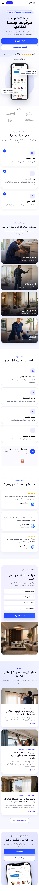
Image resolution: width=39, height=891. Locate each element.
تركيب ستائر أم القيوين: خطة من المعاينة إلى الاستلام (20, 712)
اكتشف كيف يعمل (19, 47)
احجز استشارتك (19, 615)
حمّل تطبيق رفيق (19, 41)
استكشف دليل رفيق (19, 820)
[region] (19, 874)
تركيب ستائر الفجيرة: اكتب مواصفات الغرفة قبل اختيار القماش (23, 755)
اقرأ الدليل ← (31, 724)
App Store (19, 851)
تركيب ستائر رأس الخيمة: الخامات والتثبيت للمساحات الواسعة (19, 800)
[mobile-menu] (3, 3)
